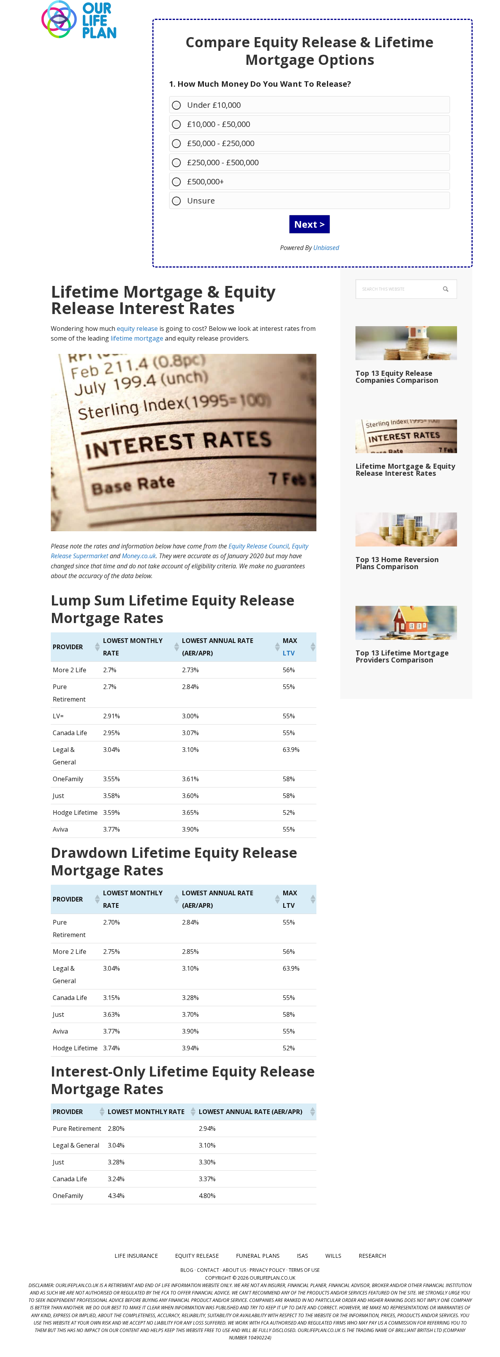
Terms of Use (304, 1270)
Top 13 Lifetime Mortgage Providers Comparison (402, 656)
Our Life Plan (78, 19)
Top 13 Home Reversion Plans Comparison (397, 563)
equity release (137, 328)
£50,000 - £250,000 (220, 143)
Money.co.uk (139, 556)
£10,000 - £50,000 (218, 124)
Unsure (201, 200)
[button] (97, 647)
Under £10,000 (214, 105)
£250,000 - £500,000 (223, 162)
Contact (208, 1270)
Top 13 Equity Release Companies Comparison (396, 376)
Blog (186, 1270)
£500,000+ (205, 181)
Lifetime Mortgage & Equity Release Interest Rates (405, 469)
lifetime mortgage (137, 338)
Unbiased (326, 247)
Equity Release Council (259, 546)
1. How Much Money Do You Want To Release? (260, 84)
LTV (289, 653)
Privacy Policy (267, 1270)
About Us (234, 1270)
